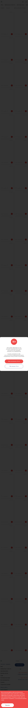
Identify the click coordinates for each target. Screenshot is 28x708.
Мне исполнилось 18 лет (14, 361)
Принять (7, 705)
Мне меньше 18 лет (14, 366)
